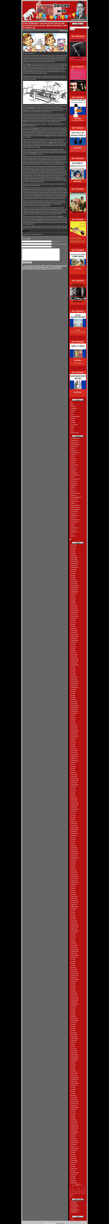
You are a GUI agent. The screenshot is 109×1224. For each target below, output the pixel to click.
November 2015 (74, 805)
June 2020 (73, 693)
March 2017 (73, 772)
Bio (71, 402)
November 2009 (74, 951)
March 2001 (73, 1138)
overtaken (47, 135)
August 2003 (74, 1085)
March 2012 (73, 894)
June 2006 (73, 1026)
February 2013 (74, 872)
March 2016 (73, 796)
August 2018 (74, 738)
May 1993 (73, 1170)
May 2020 (73, 695)
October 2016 (74, 782)
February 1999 (74, 1160)
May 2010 (73, 939)
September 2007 (74, 1004)
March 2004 (73, 1071)
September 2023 (74, 616)
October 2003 (74, 1081)
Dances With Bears (60, 1223)
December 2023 (74, 610)
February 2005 (74, 1050)
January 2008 (74, 995)
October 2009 (74, 953)
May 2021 (73, 671)
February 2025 (74, 581)
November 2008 (74, 975)
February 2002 (74, 1121)
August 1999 (74, 1150)
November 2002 (74, 1103)
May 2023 (73, 624)
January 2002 (74, 1123)
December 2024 (74, 585)
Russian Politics (74, 509)
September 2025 (74, 567)
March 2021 (73, 675)
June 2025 (73, 573)
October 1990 (74, 1182)
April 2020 (73, 697)
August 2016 (74, 786)
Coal (72, 456)
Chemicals (73, 450)
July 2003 (73, 1087)
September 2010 (74, 930)
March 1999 (73, 1158)
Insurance (73, 481)
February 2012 (74, 896)
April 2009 (73, 965)
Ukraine (72, 529)
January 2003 (74, 1099)
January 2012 (74, 898)
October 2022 (74, 638)
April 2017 (73, 770)
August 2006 (74, 1022)
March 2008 (73, 991)
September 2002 (74, 1107)
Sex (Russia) (74, 511)
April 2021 (73, 673)
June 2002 (73, 1113)
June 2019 (73, 717)
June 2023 (73, 622)
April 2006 (73, 1030)
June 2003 (73, 1089)
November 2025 (74, 563)
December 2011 (74, 900)
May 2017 (73, 768)
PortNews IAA (74, 1211)
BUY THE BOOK (78, 67)
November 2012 (74, 878)
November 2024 (74, 587)
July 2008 (73, 983)
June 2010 (73, 937)
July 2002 (73, 1111)
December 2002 (74, 1101)
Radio (72, 412)
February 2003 (74, 1097)
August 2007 (74, 1006)
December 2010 (74, 924)
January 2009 (74, 971)
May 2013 (73, 865)
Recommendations (75, 416)
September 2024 (74, 591)
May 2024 (73, 599)
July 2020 (73, 691)
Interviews (73, 406)
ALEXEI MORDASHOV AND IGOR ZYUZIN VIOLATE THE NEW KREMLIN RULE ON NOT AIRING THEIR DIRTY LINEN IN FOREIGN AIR (45, 25)
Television (73, 410)
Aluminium (73, 440)
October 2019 (74, 709)
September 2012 (74, 882)
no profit (59, 216)
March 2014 (73, 845)
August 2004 (74, 1060)
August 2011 (73, 908)
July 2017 (73, 764)
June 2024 (73, 597)
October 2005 (74, 1040)
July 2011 (73, 910)
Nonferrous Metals (75, 497)
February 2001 (74, 1140)
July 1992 (73, 1176)
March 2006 (73, 1032)
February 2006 (74, 1034)
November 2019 (74, 707)
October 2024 (74, 589)
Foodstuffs (73, 473)
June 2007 (73, 1010)
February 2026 (74, 557)
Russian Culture (74, 507)
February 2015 (74, 823)
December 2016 (74, 778)
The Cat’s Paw (74, 424)
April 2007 (73, 1014)
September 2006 (74, 1020)
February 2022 (74, 654)
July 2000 (73, 1146)
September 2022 (74, 640)
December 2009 (74, 949)
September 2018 (74, 736)
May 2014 (73, 841)
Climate (72, 454)
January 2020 (74, 703)
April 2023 (73, 626)
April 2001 (73, 1136)
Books (72, 404)
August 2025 (74, 569)
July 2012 (73, 886)
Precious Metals (74, 505)
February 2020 (74, 701)
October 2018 (74, 733)
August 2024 (74, 593)
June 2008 (73, 985)
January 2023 (74, 632)
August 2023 (74, 618)
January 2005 (74, 1052)
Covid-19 (73, 458)
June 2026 (73, 549)
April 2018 (73, 746)
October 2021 (74, 662)
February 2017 (74, 774)
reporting (29, 64)
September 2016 (74, 784)
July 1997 (73, 1164)
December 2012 (74, 876)
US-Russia (73, 531)
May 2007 (73, 1012)
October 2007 (74, 1002)
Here (64, 227)
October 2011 (74, 904)
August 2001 (74, 1134)
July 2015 (73, 813)
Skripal (72, 513)
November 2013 (74, 853)
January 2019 (74, 727)
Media (72, 487)
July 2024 (73, 595)
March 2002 (73, 1119)
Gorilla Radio (74, 1203)
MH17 (72, 489)
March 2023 (73, 628)
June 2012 (73, 888)
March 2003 (73, 1095)
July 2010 (73, 935)
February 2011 (74, 920)
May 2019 (73, 719)
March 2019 (73, 723)
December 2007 (74, 997)
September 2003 (74, 1083)
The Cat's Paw (74, 521)
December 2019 (74, 705)
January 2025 (74, 583)
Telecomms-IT (74, 519)
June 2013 (73, 863)
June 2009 (73, 961)
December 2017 (74, 754)
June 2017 (73, 766)
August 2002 (74, 1109)
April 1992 (73, 1178)
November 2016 (74, 780)
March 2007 (73, 1016)
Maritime (73, 485)
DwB (72, 466)
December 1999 (74, 1148)
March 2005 (73, 1048)
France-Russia (74, 475)
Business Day (74, 1201)
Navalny (73, 495)
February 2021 (74, 677)
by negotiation (33, 152)
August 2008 (74, 981)
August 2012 (74, 884)
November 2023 (74, 612)
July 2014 (73, 837)
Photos (72, 414)
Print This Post (64, 30)
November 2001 (74, 1127)
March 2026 (73, 555)
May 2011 (73, 914)
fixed (51, 142)
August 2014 (74, 835)
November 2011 (74, 902)
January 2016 (74, 801)
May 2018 (73, 744)
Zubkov (72, 535)
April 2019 (73, 721)
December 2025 (74, 561)
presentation (36, 128)
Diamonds (73, 464)
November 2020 (74, 683)
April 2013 (73, 868)
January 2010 (74, 947)
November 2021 (74, 660)
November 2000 (74, 1142)
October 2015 (74, 807)
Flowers (72, 426)
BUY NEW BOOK (78, 36)
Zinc (72, 533)
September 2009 (74, 955)
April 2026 (73, 553)
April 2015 (73, 819)
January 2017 (74, 776)
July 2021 (73, 666)
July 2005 (73, 1042)
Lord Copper (74, 1207)
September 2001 (74, 1132)
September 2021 (74, 664)
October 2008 (74, 977)
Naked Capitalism (75, 1209)
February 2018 (74, 750)
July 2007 (73, 1008)
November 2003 (74, 1079)
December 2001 (74, 1125)
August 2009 (74, 957)
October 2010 (74, 928)
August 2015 (74, 811)
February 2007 (74, 1018)
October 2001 (74, 1129)
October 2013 (74, 855)
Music (72, 428)
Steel (72, 517)
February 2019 (74, 725)
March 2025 (73, 579)
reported (43, 205)
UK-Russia (73, 527)
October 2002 (74, 1105)
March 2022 (73, 652)
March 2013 (73, 870)
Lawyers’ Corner (74, 432)
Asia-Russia (73, 442)
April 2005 (73, 1046)
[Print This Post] (60, 30)
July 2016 (73, 788)
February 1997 (74, 1168)
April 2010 (73, 941)
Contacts (73, 420)
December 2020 (74, 681)
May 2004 (73, 1067)
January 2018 (74, 752)
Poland (72, 503)
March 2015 (73, 821)
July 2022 (73, 644)
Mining (72, 491)
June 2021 (73, 668)
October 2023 (74, 614)
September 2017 (74, 760)
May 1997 (73, 1166)
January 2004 (74, 1075)
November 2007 (74, 1000)
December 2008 (74, 973)
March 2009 (73, 967)
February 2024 (74, 606)
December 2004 (74, 1054)
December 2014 (74, 827)
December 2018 (74, 729)
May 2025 (73, 575)
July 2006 (73, 1024)
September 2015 (74, 809)
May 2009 (73, 963)
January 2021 (74, 679)
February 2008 (74, 993)
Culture (72, 460)
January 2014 (74, 849)
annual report (31, 107)
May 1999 (73, 1156)
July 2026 (73, 547)
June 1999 (73, 1154)
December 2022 (74, 634)
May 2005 (73, 1044)
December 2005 (74, 1038)
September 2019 (74, 711)
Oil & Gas (73, 499)
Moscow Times (74, 493)
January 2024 (74, 608)
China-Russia (74, 452)
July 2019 (73, 715)
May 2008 (73, 987)
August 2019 (74, 713)
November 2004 (74, 1056)
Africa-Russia (74, 438)
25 (75, 1193)
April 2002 (73, 1117)
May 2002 (73, 1115)
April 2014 (73, 843)
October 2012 (74, 880)
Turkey (72, 525)
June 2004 (73, 1065)
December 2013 (74, 851)
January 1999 (74, 1162)
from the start (40, 219)
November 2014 (74, 829)
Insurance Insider (75, 1205)
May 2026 (73, 551)
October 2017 (74, 758)
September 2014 (74, 833)
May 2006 (73, 1028)
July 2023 (73, 620)
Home (77, 24)
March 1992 (73, 1180)
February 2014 (74, 847)
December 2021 (74, 658)
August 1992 (74, 1174)
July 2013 (73, 861)
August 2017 (74, 762)
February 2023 (74, 630)
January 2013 (74, 874)
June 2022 (73, 646)
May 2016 (73, 792)
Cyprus (72, 462)
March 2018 (73, 748)
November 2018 (74, 731)
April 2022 (73, 650)
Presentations (74, 408)
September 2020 (74, 687)
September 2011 (74, 906)
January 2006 (74, 1036)
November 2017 (74, 756)
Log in (72, 1219)
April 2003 (73, 1093)
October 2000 (74, 1144)
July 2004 (73, 1062)
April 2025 (73, 577)
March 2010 (73, 943)
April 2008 (73, 989)
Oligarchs (73, 501)
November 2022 (74, 636)
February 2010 (74, 945)
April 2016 (73, 794)
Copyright (73, 422)
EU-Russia (73, 468)
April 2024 (73, 601)
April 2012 (73, 892)
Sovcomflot (73, 515)
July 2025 (73, 571)
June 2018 (73, 742)
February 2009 (74, 969)
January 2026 (74, 559)
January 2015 (74, 825)
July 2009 (73, 959)
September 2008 (74, 979)
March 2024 (73, 604)
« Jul (71, 1196)
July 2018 (73, 740)
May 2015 (73, 817)
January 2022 (74, 656)
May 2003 (73, 1091)
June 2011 (73, 912)
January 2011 (74, 922)
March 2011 (73, 918)
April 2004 (73, 1069)
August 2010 (74, 933)
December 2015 (74, 803)
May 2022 (73, 648)
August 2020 (74, 689)
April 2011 (73, 916)
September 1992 (74, 1172)
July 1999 (73, 1152)
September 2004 (74, 1058)
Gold (72, 477)
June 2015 (73, 815)
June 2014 (73, 839)
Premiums (73, 418)
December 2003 (74, 1077)
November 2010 (74, 926)
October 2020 (74, 685)
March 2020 (73, 699)
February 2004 (74, 1073)
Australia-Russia (74, 444)
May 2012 (73, 890)
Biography (73, 446)
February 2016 (74, 798)
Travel (72, 430)
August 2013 (74, 859)
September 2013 (74, 857)
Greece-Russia (74, 479)
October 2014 (74, 831)
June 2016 (73, 790)
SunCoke (25, 124)
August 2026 (74, 545)
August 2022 (74, 642)
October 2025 (74, 565)
